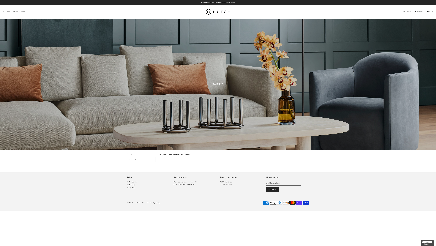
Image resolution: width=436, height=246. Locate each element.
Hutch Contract (19, 12)
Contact (6, 12)
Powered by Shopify (153, 203)
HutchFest (131, 185)
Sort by (129, 154)
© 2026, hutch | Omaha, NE (135, 203)
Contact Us (131, 188)
